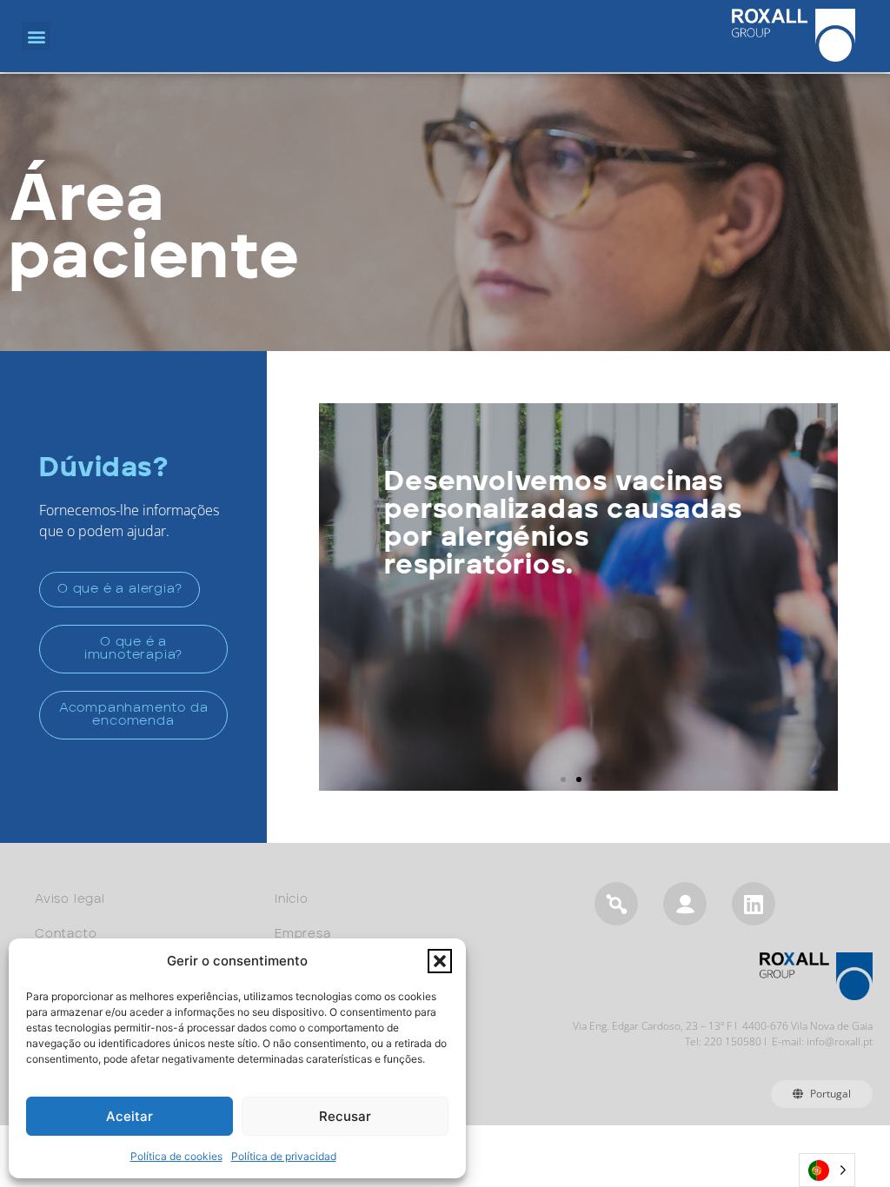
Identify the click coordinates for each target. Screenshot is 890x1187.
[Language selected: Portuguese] (827, 1170)
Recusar (345, 1116)
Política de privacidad (283, 1156)
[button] (439, 961)
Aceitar (129, 1116)
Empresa (303, 934)
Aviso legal (70, 899)
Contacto (65, 934)
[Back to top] (822, 1108)
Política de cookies (176, 1156)
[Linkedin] (753, 903)
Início (292, 899)
